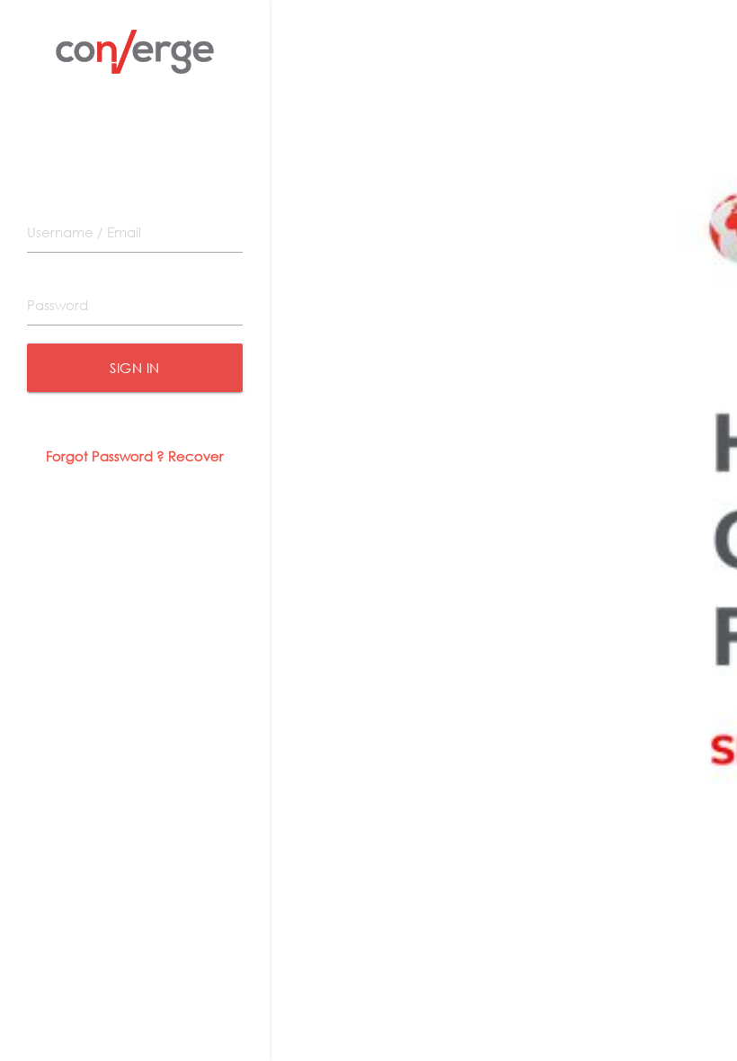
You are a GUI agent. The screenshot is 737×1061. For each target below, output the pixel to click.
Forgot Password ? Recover (135, 456)
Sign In (135, 368)
